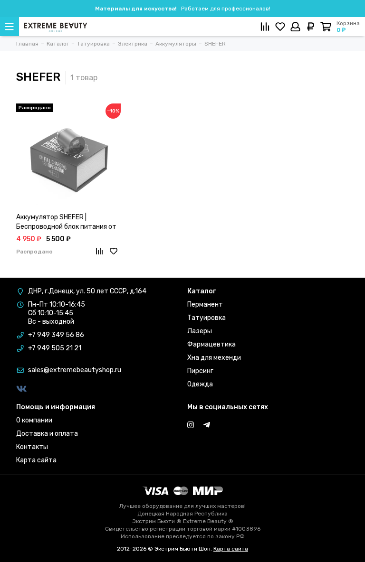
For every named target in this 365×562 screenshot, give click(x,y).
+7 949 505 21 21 (54, 348)
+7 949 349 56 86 (56, 335)
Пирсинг (200, 371)
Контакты (32, 447)
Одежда (200, 384)
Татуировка (206, 318)
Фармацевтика (211, 344)
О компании (34, 420)
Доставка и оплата (47, 434)
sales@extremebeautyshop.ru (74, 370)
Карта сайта (36, 460)
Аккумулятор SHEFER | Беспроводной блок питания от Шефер (66, 222)
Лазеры (199, 331)
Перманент (205, 304)
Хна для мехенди (214, 358)
